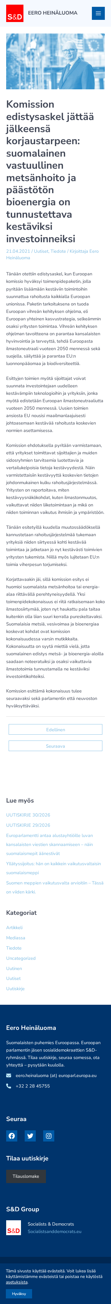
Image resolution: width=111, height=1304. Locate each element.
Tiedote (58, 251)
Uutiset (41, 251)
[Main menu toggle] (98, 13)
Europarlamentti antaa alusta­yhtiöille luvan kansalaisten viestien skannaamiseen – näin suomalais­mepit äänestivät (49, 844)
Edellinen (55, 730)
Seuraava (55, 746)
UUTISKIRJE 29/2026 (28, 825)
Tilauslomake (26, 1176)
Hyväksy (19, 1293)
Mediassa (15, 938)
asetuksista (16, 1282)
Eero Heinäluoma (52, 12)
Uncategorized (21, 958)
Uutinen (14, 968)
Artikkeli (14, 927)
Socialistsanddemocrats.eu (54, 1231)
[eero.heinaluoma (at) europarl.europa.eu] (51, 1075)
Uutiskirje (15, 989)
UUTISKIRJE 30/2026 (28, 815)
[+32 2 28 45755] (28, 1086)
